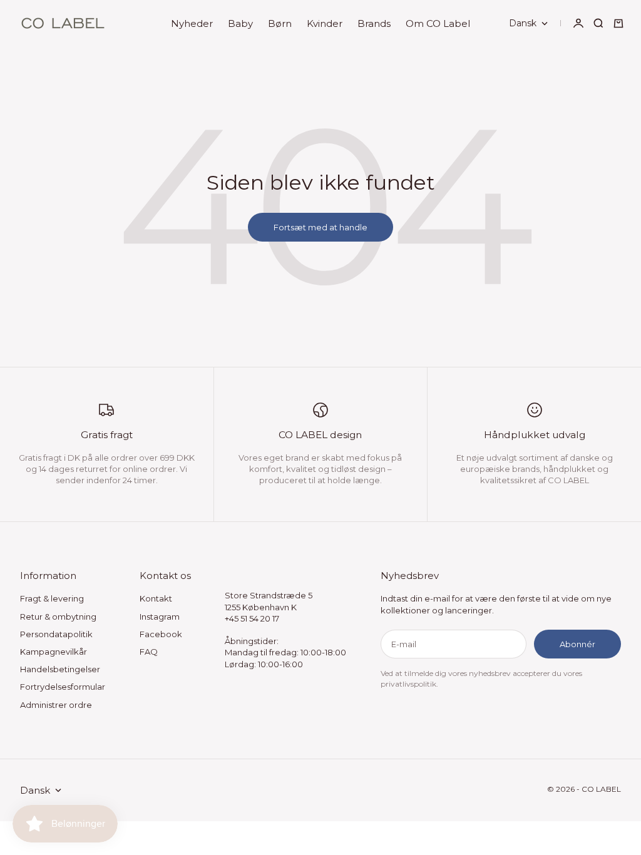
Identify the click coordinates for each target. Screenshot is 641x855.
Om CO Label (438, 23)
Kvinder (324, 23)
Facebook (161, 634)
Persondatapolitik (56, 634)
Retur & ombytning (58, 617)
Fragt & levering (52, 598)
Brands (374, 23)
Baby (240, 23)
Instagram (160, 617)
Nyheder (192, 23)
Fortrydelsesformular (62, 687)
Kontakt (156, 598)
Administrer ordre (56, 705)
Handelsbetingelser (60, 669)
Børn (280, 23)
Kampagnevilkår (53, 652)
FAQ (149, 652)
